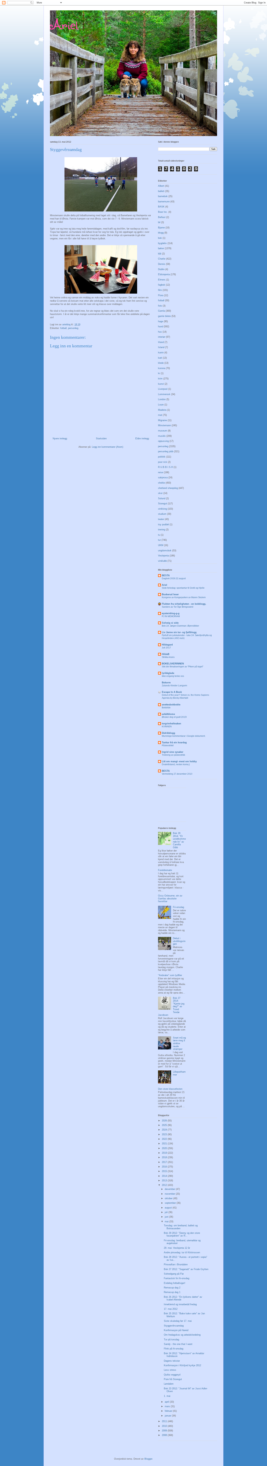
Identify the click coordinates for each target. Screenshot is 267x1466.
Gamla (161, 310)
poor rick (162, 462)
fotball (63, 328)
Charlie (161, 258)
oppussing (163, 441)
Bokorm (166, 682)
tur (159, 540)
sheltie (161, 482)
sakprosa (163, 477)
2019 (165, 1152)
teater (161, 519)
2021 (165, 1143)
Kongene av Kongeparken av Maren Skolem (184, 597)
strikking (162, 508)
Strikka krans (168, 657)
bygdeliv (162, 243)
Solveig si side (170, 622)
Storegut (162, 503)
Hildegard (167, 644)
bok (160, 238)
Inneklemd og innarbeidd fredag (180, 1304)
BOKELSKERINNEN (173, 663)
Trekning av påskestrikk (173, 755)
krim (160, 378)
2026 (165, 1120)
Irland (161, 342)
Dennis (161, 264)
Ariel (64, 24)
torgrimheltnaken (171, 723)
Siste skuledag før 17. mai (178, 1321)
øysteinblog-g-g (170, 613)
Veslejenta (163, 555)
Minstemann (164, 425)
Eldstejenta (164, 274)
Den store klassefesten (170, 1089)
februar (169, 1411)
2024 (165, 1129)
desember (170, 1189)
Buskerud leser (170, 594)
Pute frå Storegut (173, 1379)
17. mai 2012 (170, 1309)
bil (159, 222)
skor (160, 493)
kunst (161, 383)
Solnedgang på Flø (174, 1273)
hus (160, 331)
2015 (165, 1171)
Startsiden (101, 438)
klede (161, 363)
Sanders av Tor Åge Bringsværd (177, 607)
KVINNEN (167, 726)
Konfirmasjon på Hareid (176, 1330)
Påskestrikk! (168, 745)
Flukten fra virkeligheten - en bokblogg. (184, 604)
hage (160, 321)
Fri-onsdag (178, 907)
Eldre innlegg (142, 438)
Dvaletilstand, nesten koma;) (176, 764)
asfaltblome (168, 714)
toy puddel (163, 524)
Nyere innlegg (60, 438)
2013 (165, 1180)
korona (161, 368)
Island (161, 347)
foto (160, 305)
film (160, 290)
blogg (161, 232)
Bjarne (161, 227)
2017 (165, 1162)
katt (160, 357)
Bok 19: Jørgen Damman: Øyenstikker (180, 626)
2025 (165, 1125)
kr (159, 373)
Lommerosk (164, 394)
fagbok (161, 284)
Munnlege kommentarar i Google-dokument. (183, 736)
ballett (161, 191)
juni (167, 1216)
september (171, 1203)
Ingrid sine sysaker (172, 752)
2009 (165, 1430)
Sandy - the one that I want (178, 1344)
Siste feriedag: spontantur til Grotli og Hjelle (183, 588)
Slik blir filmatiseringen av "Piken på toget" (182, 666)
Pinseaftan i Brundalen (176, 1264)
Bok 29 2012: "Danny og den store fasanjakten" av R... (182, 1234)
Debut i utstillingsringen (179, 941)
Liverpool (162, 389)
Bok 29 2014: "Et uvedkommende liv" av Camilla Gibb (179, 840)
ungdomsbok (164, 550)
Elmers (161, 279)
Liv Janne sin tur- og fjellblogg (179, 632)
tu (159, 534)
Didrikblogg (168, 733)
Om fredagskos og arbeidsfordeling (182, 1334)
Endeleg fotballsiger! (174, 1283)
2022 (165, 1139)
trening (161, 529)
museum (162, 430)
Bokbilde (166, 707)
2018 (165, 1157)
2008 (165, 1435)
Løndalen (168, 1383)
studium (162, 514)
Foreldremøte (165, 870)
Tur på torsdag (171, 1339)
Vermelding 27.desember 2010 (177, 774)
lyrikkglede (168, 673)
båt (159, 253)
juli (166, 1212)
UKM (160, 545)
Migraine (162, 420)
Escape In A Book (172, 692)
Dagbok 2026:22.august (174, 578)
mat (160, 415)
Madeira (162, 410)
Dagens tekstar (172, 1360)
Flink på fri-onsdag (173, 1348)
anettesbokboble (171, 704)
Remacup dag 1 (172, 1292)
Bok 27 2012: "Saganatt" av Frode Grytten (186, 1269)
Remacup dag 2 (172, 1287)
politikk (161, 456)
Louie (161, 404)
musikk (162, 436)
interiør (161, 336)
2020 (165, 1148)
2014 (165, 1176)
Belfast (161, 217)
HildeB (165, 654)
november (170, 1193)
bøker (161, 248)
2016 (165, 1166)
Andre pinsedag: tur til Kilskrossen (182, 1252)
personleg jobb (165, 451)
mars (168, 1406)
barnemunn (164, 201)
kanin (161, 352)
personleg (73, 328)
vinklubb (162, 561)
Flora (160, 295)
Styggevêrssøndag (174, 1325)
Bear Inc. (163, 212)
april (167, 1401)
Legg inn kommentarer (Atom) (107, 447)
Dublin (161, 269)
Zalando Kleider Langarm (174, 685)
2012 (165, 1185)
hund (160, 326)
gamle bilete (164, 316)
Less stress (170, 1370)
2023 (165, 1134)
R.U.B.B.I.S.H (165, 467)
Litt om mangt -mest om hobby (179, 761)
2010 (165, 1426)
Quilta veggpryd (172, 1374)
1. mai (167, 1396)
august (169, 1207)
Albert (161, 186)
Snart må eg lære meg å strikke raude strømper (179, 1043)
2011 (165, 1421)
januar (168, 1415)
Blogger (148, 1458)
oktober (169, 1198)
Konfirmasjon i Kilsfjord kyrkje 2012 (182, 1365)
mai (167, 1221)
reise (160, 472)
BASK (161, 206)
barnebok (163, 196)
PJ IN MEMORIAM (171, 616)
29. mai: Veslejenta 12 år (177, 1248)
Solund (161, 498)
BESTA (166, 575)
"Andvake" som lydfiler (170, 975)
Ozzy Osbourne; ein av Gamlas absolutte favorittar (170, 898)
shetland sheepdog (168, 488)
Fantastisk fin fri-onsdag (176, 1278)
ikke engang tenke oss (173, 676)
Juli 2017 (166, 647)
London (162, 399)
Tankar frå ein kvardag (174, 742)
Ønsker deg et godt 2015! (174, 717)
